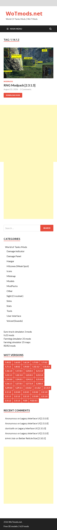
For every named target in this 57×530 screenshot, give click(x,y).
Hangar (10, 261)
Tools (9, 310)
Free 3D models (11, 526)
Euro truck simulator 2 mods (18, 331)
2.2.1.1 (8, 396)
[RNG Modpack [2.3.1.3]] (28, 64)
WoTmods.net (24, 13)
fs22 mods (9, 335)
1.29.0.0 (8, 388)
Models (10, 281)
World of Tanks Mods (16, 247)
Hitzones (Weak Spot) (18, 266)
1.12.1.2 (35, 366)
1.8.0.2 (17, 366)
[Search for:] (28, 228)
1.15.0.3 (46, 366)
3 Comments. (26, 89)
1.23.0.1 (29, 375)
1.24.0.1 (19, 379)
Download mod (13, 95)
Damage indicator (16, 251)
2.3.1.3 (17, 400)
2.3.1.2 (8, 400)
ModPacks (8, 81)
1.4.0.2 (8, 362)
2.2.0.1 (26, 392)
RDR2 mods (10, 345)
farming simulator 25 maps (17, 342)
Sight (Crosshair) (15, 296)
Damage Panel (14, 256)
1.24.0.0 (8, 379)
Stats (9, 305)
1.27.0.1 (19, 383)
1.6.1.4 (26, 362)
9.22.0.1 (33, 400)
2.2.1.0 (44, 392)
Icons (9, 271)
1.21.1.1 (8, 375)
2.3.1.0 (44, 396)
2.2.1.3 (26, 396)
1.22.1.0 (19, 375)
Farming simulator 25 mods (17, 338)
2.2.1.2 (17, 396)
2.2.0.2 (35, 392)
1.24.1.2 (29, 379)
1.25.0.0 (39, 379)
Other (10, 291)
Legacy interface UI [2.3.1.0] (34, 418)
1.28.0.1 (39, 383)
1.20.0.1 (29, 371)
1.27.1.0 (29, 383)
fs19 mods (24, 526)
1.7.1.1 (8, 366)
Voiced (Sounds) (15, 320)
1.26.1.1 (8, 383)
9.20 (25, 400)
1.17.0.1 (19, 371)
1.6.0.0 (17, 362)
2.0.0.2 (29, 388)
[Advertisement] (28, 133)
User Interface (14, 315)
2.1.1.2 (8, 392)
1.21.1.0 (39, 371)
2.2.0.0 (17, 392)
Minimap (11, 276)
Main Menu (16, 28)
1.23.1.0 (39, 375)
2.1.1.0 (47, 388)
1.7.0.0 (35, 362)
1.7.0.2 (44, 362)
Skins (9, 301)
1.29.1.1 (19, 388)
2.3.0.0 (35, 396)
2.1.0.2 (38, 388)
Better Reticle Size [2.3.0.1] (32, 438)
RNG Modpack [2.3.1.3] (19, 85)
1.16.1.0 (8, 371)
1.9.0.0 (26, 366)
